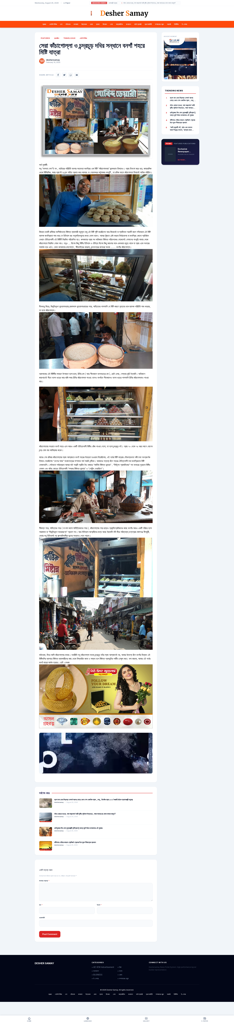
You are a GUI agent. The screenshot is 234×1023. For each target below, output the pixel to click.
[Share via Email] (76, 75)
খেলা (111, 24)
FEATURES (45, 38)
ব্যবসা (98, 24)
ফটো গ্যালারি (138, 24)
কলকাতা (76, 24)
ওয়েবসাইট (42, 918)
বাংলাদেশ (128, 24)
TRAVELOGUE (69, 38)
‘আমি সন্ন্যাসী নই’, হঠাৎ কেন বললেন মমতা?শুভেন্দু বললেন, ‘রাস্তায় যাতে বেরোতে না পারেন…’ (181, 128)
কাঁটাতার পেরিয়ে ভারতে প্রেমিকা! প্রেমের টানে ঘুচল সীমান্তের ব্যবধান (75, 842)
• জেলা (120, 975)
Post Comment (49, 934)
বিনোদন (105, 24)
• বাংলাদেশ (95, 971)
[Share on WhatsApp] (70, 75)
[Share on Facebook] (58, 75)
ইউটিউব (176, 24)
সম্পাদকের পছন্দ (159, 24)
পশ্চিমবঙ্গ (68, 24)
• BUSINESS (97, 975)
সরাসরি (169, 24)
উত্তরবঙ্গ (84, 24)
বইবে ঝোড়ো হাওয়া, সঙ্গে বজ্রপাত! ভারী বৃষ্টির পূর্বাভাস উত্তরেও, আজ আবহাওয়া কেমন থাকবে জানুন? (85, 814)
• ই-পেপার (95, 978)
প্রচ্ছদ (44, 24)
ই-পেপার (184, 24)
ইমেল (99, 905)
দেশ (61, 24)
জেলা (91, 24)
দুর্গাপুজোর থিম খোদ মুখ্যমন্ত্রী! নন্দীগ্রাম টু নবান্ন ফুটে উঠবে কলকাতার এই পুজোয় (161, 3)
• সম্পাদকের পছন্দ (123, 978)
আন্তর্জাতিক (119, 24)
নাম (41, 905)
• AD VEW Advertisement (103, 967)
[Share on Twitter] (64, 75)
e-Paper (67, 3)
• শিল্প (119, 967)
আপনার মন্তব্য (44, 881)
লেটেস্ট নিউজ (53, 24)
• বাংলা (120, 971)
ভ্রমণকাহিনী (148, 24)
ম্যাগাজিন (56, 38)
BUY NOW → (182, 160)
